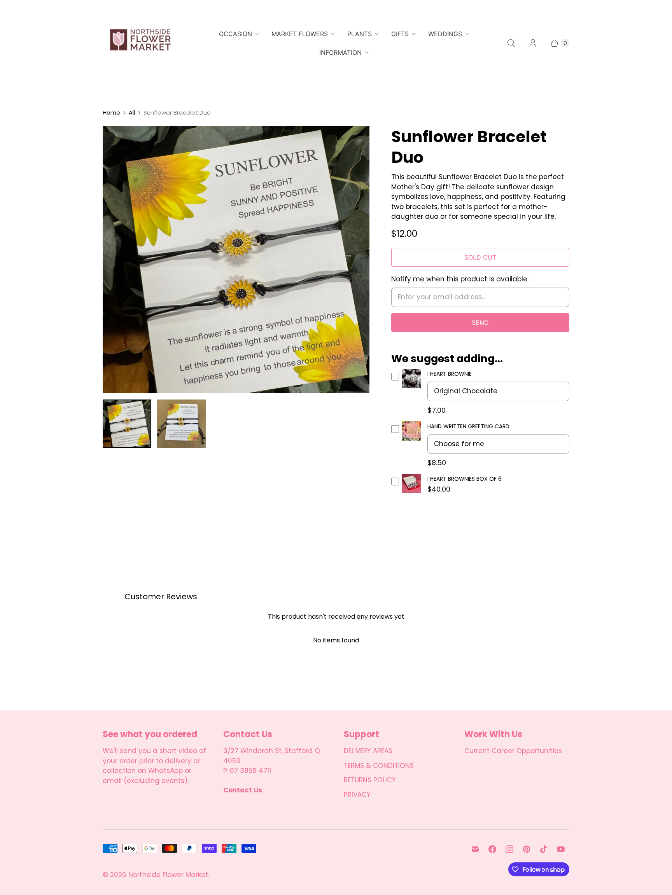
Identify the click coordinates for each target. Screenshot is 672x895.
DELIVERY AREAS (368, 750)
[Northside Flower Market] (140, 43)
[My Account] (533, 43)
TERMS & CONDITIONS (379, 765)
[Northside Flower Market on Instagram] (509, 849)
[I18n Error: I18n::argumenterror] (127, 424)
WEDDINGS (445, 34)
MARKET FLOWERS (299, 34)
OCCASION (235, 34)
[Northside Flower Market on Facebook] (492, 849)
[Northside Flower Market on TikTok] (543, 849)
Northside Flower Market (168, 874)
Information (340, 52)
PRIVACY (357, 794)
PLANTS (359, 34)
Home (111, 112)
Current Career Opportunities (513, 750)
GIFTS (400, 34)
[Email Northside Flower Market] (475, 849)
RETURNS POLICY (370, 780)
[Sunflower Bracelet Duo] (236, 259)
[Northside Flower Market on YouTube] (560, 849)
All (132, 112)
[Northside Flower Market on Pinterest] (526, 849)
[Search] (511, 43)
